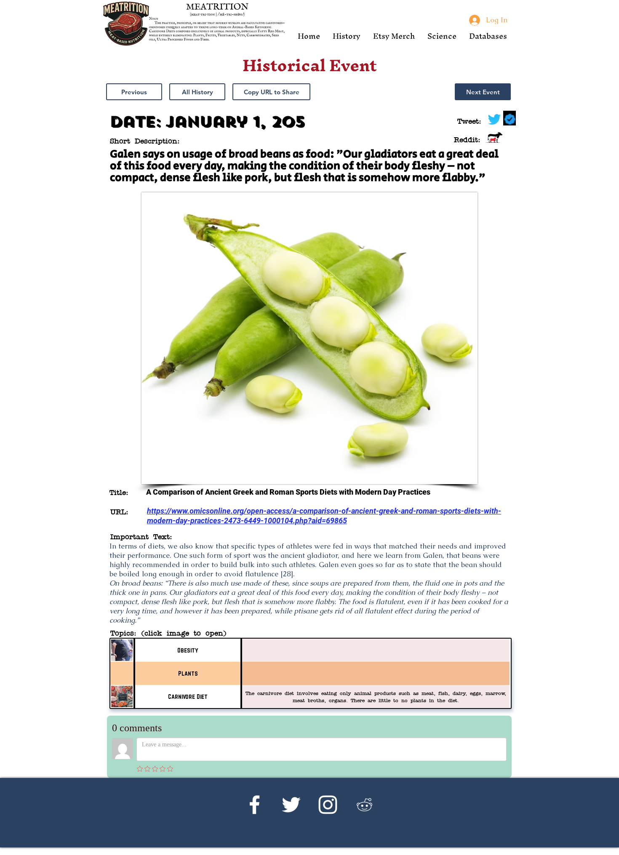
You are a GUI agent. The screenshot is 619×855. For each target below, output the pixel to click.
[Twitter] (291, 804)
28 (287, 573)
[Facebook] (254, 804)
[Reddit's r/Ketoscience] (364, 804)
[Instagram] (327, 804)
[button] (346, 36)
